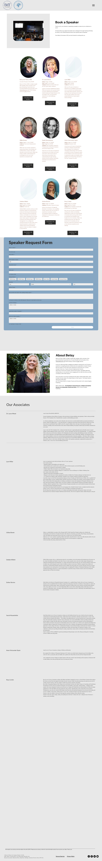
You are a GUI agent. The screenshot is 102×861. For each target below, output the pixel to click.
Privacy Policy (70, 856)
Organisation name (13, 264)
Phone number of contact (13, 259)
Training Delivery (12, 277)
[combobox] (51, 284)
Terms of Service (60, 856)
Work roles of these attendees (14, 316)
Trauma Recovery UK (24, 90)
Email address (12, 254)
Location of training (13, 302)
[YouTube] (97, 856)
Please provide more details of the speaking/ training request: (20, 292)
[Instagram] (89, 856)
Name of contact (12, 247)
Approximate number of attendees (15, 311)
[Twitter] (94, 856)
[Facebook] (92, 856)
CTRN (25, 91)
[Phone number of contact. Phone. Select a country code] (11, 262)
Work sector (11, 270)
